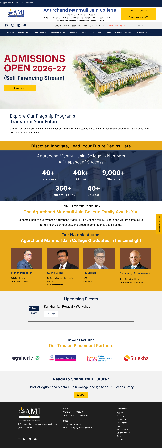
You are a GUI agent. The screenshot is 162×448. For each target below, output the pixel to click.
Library (66, 26)
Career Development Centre (62, 32)
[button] (138, 11)
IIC (96, 26)
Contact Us (142, 32)
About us (10, 32)
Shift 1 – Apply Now (137, 11)
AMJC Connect (104, 32)
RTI (100, 26)
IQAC (91, 26)
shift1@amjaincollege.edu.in (80, 415)
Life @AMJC (86, 32)
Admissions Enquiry (159, 224)
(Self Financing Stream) (34, 78)
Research (129, 32)
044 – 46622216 (76, 412)
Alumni (84, 26)
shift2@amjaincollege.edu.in (80, 427)
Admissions (23, 32)
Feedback (75, 26)
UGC (57, 26)
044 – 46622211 (75, 424)
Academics (39, 32)
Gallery (118, 32)
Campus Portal (116, 26)
